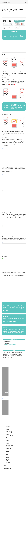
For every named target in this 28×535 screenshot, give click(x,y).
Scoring (21, 9)
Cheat (7, 429)
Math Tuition (7, 467)
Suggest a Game (7, 468)
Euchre (7, 437)
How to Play (5, 9)
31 (6, 423)
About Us (2, 526)
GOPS (7, 442)
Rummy (7, 449)
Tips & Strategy (6, 11)
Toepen (7, 463)
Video (15, 9)
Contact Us (6, 470)
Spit (7, 460)
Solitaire (8, 456)
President (8, 446)
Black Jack (8, 425)
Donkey (7, 434)
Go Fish (7, 440)
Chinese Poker (9, 431)
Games (3, 512)
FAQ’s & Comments (16, 11)
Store (5, 465)
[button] (25, 2)
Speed (7, 459)
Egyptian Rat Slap (10, 435)
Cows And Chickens (10, 432)
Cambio (7, 428)
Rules (11, 9)
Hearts (7, 443)
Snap (7, 454)
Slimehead (8, 453)
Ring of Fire (8, 448)
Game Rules (6, 421)
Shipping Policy (3, 522)
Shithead (8, 451)
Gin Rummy (8, 439)
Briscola (8, 426)
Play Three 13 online (10, 344)
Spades (7, 457)
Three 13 (8, 462)
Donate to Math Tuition (3, 516)
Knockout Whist (9, 445)
